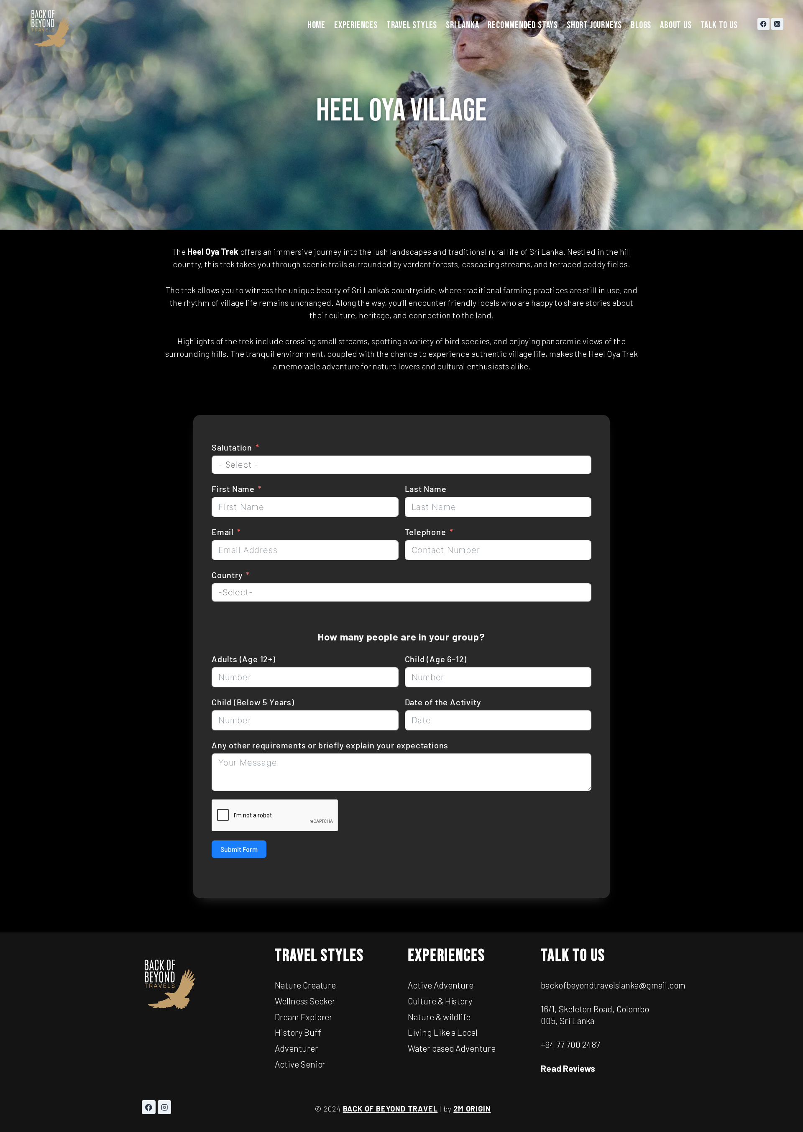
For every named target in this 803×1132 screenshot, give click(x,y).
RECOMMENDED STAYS (523, 25)
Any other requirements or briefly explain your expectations (330, 745)
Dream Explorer (303, 1017)
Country (227, 575)
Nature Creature (305, 985)
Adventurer (296, 1048)
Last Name (426, 489)
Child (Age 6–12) (436, 659)
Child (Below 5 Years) (253, 702)
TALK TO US (719, 25)
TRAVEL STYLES (411, 25)
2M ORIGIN (472, 1108)
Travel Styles (319, 956)
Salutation (233, 447)
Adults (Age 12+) (244, 659)
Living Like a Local (443, 1032)
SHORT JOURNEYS (594, 25)
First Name (233, 489)
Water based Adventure (452, 1048)
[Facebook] (763, 24)
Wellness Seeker (305, 1001)
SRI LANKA (462, 25)
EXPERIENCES (356, 25)
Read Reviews (568, 1068)
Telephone (425, 532)
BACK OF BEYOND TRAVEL (390, 1108)
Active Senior (300, 1064)
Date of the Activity (443, 702)
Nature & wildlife (439, 1017)
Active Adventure (440, 985)
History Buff (298, 1032)
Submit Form (239, 849)
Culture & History (440, 1001)
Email (223, 532)
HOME (316, 25)
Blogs (641, 25)
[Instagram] (777, 24)
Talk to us (573, 956)
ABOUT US (675, 25)
